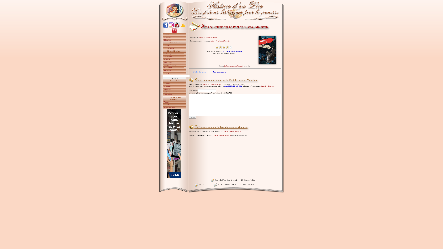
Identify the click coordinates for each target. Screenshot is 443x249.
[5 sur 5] (231, 47)
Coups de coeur (170, 48)
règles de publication (267, 86)
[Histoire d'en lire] (221, 10)
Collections (168, 95)
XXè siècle (168, 70)
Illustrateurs (168, 86)
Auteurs (167, 83)
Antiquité (167, 59)
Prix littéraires (169, 105)
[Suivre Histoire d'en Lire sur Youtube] (177, 27)
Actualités (167, 37)
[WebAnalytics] (174, 180)
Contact (167, 45)
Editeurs (167, 92)
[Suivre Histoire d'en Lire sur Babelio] (183, 27)
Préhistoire (168, 57)
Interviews (167, 89)
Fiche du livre (199, 72)
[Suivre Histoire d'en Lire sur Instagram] (171, 27)
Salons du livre (169, 107)
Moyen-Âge (168, 62)
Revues (166, 102)
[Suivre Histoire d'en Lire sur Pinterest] (174, 32)
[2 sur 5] (220, 47)
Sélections (167, 40)
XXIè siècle (168, 73)
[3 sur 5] (224, 47)
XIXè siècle (168, 68)
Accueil (166, 34)
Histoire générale (170, 54)
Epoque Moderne (170, 65)
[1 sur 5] (217, 47)
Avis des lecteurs (220, 72)
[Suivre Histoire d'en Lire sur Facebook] (165, 27)
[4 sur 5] (227, 47)
